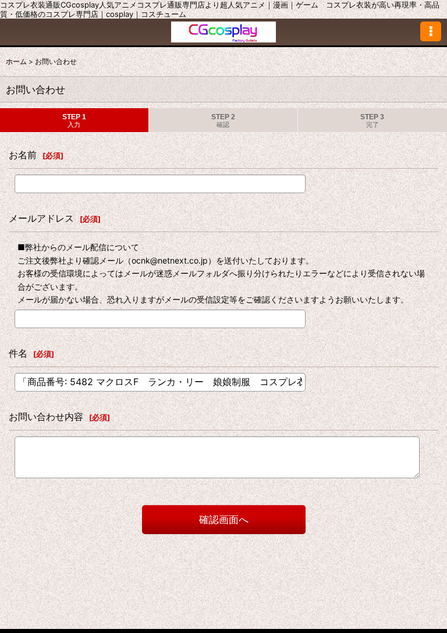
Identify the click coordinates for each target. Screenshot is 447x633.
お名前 (23, 155)
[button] (430, 31)
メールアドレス (41, 218)
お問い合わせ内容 (46, 416)
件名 (18, 353)
